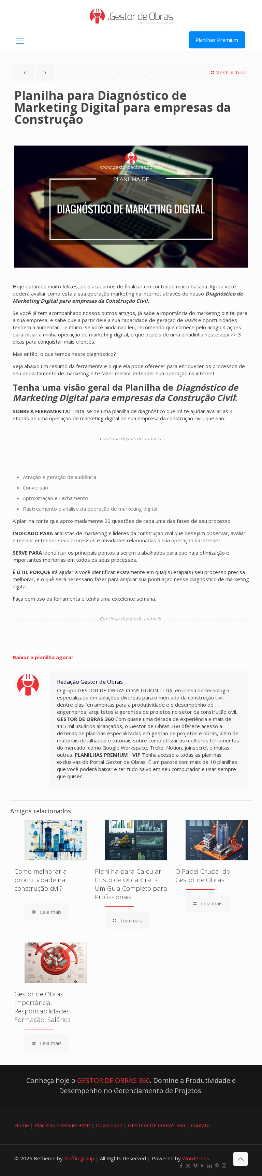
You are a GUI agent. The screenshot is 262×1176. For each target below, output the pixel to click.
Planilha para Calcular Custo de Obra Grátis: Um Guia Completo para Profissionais (131, 884)
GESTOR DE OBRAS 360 (113, 1080)
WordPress (195, 1158)
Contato (200, 1125)
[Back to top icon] (240, 1159)
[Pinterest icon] (216, 1165)
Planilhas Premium (216, 39)
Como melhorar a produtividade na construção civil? (40, 880)
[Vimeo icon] (195, 1165)
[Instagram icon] (224, 1165)
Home (21, 1125)
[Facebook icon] (181, 1165)
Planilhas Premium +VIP (62, 1125)
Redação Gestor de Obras (90, 681)
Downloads (109, 1125)
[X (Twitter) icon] (188, 1165)
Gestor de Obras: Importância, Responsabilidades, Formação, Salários (42, 1007)
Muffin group (79, 1158)
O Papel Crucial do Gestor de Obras (202, 875)
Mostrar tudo (231, 72)
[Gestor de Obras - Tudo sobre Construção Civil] (131, 15)
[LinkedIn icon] (209, 1165)
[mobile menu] (20, 40)
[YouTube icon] (202, 1165)
